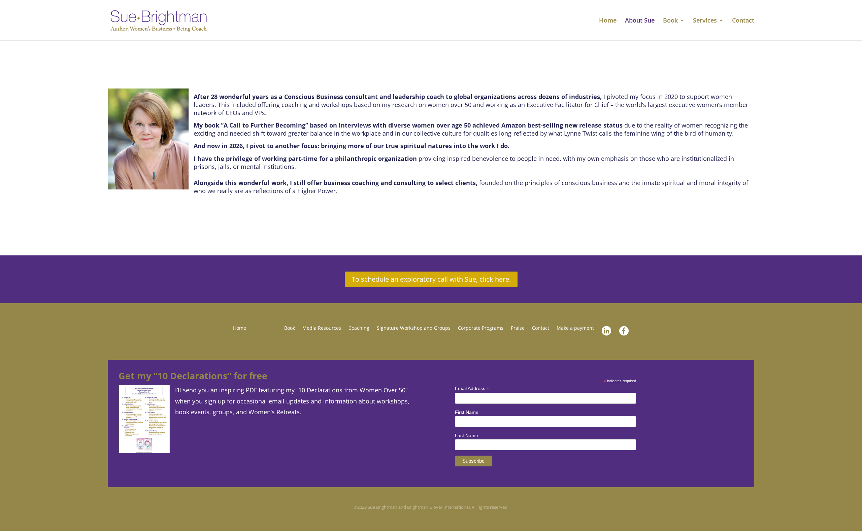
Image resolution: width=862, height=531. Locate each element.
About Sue (640, 21)
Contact (743, 21)
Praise (518, 328)
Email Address (472, 388)
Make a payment (575, 328)
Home (608, 21)
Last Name (466, 435)
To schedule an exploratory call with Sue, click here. (431, 279)
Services (705, 21)
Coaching (359, 328)
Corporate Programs (480, 328)
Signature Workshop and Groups (414, 328)
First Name (466, 412)
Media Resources (321, 328)
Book (670, 21)
